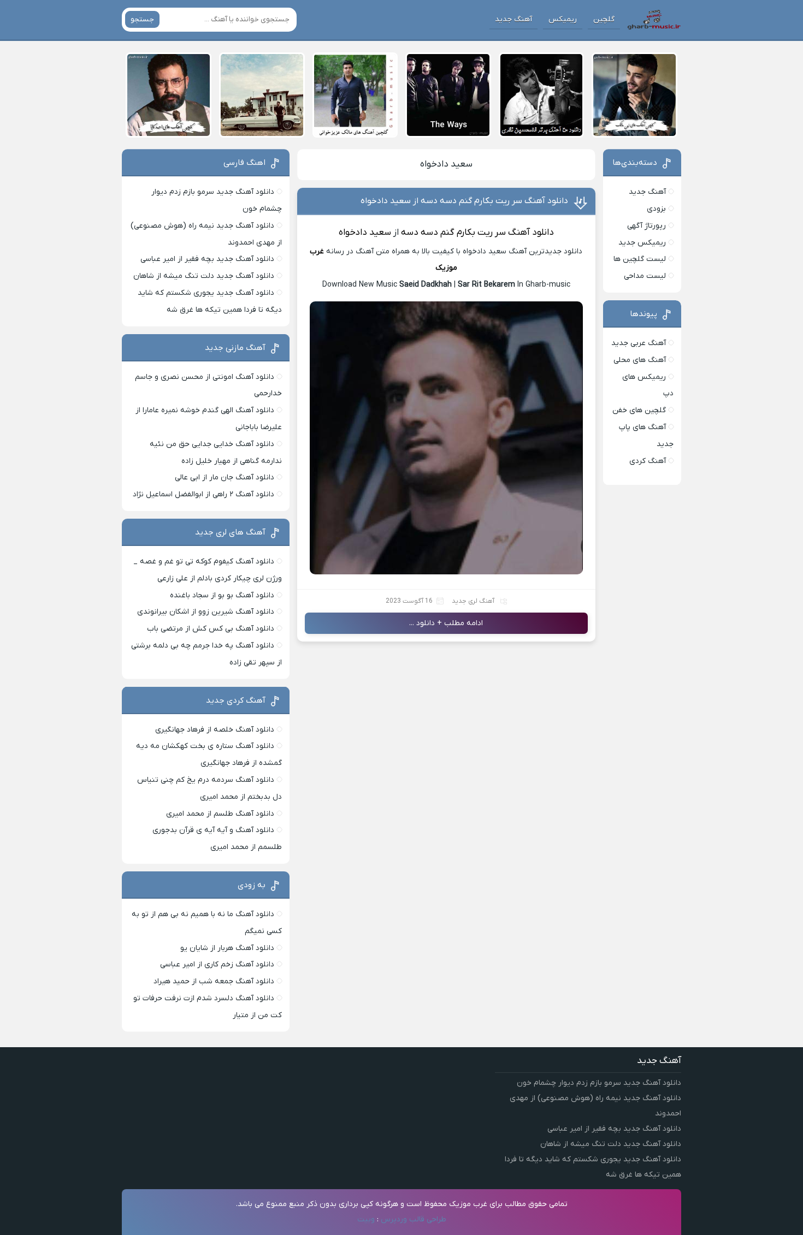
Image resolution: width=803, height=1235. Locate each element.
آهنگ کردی (647, 461)
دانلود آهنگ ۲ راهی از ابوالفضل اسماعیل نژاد (203, 494)
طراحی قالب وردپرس (413, 1219)
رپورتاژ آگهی (646, 226)
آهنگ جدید (513, 19)
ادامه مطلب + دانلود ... (446, 623)
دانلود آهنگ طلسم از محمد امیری (220, 814)
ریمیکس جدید (642, 243)
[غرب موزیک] (654, 19)
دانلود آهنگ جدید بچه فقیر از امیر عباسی (207, 259)
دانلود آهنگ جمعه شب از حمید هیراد (213, 981)
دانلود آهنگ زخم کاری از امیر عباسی (217, 964)
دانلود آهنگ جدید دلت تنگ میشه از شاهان (203, 276)
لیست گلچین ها (639, 259)
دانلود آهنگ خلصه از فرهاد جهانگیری (214, 730)
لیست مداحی (645, 276)
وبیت (366, 1219)
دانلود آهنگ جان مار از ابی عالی (224, 477)
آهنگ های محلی (639, 360)
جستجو (142, 19)
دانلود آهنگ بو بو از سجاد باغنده (222, 595)
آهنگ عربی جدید (638, 343)
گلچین (604, 19)
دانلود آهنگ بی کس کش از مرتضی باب (210, 629)
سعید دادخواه (446, 164)
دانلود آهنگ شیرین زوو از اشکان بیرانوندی (205, 612)
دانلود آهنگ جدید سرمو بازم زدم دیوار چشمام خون (599, 1083)
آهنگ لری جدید (473, 601)
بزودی (656, 209)
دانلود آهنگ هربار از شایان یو (227, 948)
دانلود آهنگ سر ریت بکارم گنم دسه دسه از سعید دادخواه (464, 200)
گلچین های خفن (639, 410)
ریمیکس (562, 19)
